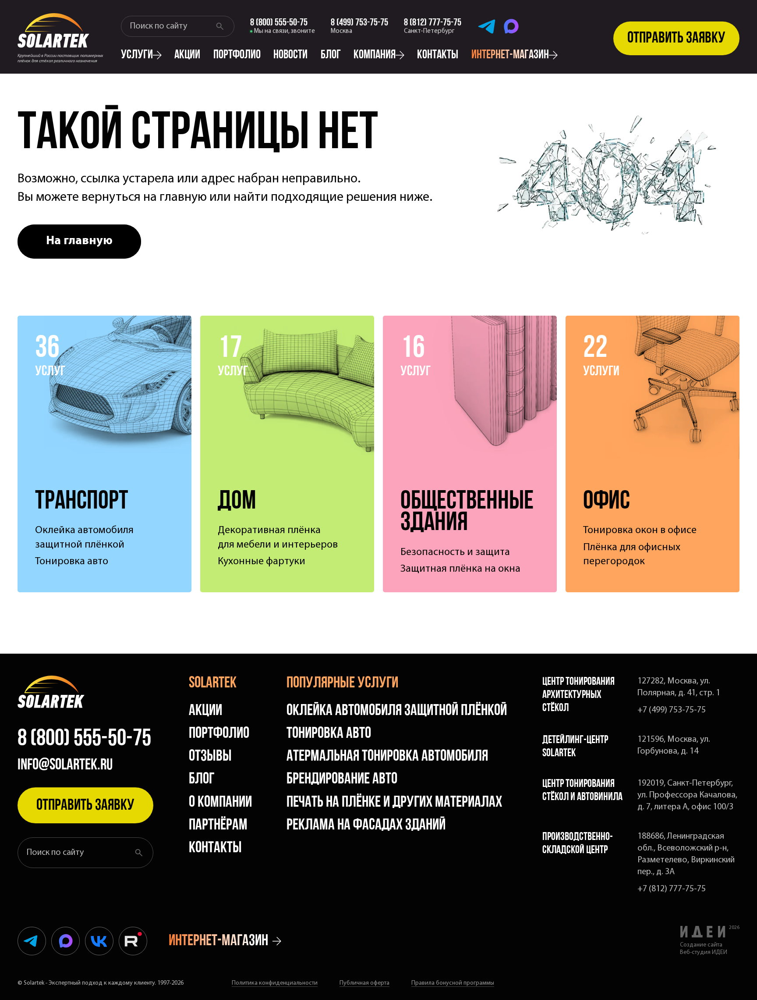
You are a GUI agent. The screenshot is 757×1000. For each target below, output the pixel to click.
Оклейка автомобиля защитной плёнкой (397, 711)
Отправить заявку (676, 38)
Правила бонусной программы (452, 983)
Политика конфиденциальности (275, 983)
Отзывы (210, 757)
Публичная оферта (364, 983)
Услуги (137, 55)
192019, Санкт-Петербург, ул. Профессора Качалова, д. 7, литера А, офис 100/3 (687, 795)
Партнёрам (218, 825)
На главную (79, 241)
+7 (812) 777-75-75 (671, 889)
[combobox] (170, 26)
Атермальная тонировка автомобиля (387, 757)
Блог (331, 55)
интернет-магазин (510, 55)
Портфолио (237, 55)
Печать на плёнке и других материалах (394, 803)
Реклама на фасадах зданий (366, 825)
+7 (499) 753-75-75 (671, 710)
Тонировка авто (329, 734)
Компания (375, 55)
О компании (220, 803)
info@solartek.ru (65, 765)
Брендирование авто (342, 779)
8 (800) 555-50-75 (84, 739)
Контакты (437, 55)
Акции (187, 55)
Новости (290, 55)
